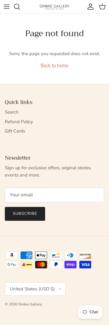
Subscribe (25, 213)
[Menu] (6, 6)
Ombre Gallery (29, 304)
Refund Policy (19, 122)
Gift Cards (15, 131)
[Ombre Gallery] (54, 6)
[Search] (20, 6)
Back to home (54, 65)
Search (12, 112)
